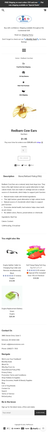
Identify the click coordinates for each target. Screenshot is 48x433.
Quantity (24, 146)
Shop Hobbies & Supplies (11, 378)
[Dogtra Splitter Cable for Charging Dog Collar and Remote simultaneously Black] (12, 252)
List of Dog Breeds (8, 386)
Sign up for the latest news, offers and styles (18, 407)
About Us (5, 364)
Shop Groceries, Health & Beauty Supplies (17, 380)
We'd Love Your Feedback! (11, 359)
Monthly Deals (7, 362)
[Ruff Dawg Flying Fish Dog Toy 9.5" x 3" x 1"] (36, 252)
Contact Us (6, 388)
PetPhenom (29, 424)
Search (4, 391)
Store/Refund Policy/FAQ (30, 176)
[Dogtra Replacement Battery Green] (12, 296)
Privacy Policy (7, 372)
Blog (3, 383)
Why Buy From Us (8, 367)
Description (8, 176)
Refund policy (7, 396)
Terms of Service (8, 394)
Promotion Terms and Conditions (14, 375)
